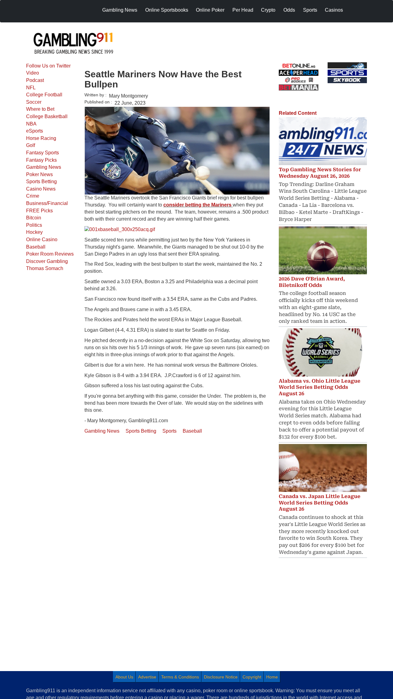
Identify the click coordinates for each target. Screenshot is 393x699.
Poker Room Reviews (50, 254)
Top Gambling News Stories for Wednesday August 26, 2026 (320, 173)
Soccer (33, 102)
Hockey (34, 232)
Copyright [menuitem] (252, 676)
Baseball (35, 246)
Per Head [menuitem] (242, 10)
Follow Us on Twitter (48, 65)
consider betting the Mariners (198, 204)
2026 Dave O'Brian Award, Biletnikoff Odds (312, 282)
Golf (30, 145)
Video (32, 72)
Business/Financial (47, 203)
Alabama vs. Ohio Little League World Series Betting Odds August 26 (319, 387)
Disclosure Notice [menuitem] (221, 676)
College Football (44, 94)
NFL (31, 87)
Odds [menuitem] (289, 10)
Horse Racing (41, 138)
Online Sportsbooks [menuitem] (166, 10)
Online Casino (41, 239)
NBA (31, 123)
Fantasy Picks (41, 160)
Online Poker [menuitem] (210, 10)
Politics (34, 225)
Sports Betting (41, 181)
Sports (169, 431)
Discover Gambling (47, 261)
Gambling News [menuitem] (119, 10)
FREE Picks (39, 210)
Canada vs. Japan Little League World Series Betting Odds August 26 (319, 502)
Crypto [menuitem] (268, 10)
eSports (34, 130)
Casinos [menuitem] (334, 10)
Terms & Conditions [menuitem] (180, 676)
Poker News (39, 174)
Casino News (41, 188)
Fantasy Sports (42, 152)
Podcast (35, 80)
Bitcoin (33, 217)
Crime (32, 196)
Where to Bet (40, 109)
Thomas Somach (44, 268)
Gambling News (43, 167)
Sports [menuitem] (310, 10)
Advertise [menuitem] (147, 676)
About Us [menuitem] (124, 676)
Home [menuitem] (272, 676)
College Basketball (47, 116)
